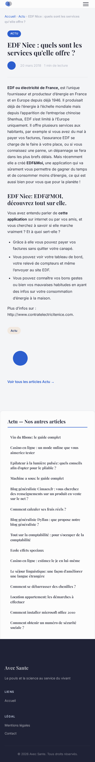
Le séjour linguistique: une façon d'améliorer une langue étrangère (46, 573)
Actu (21, 16)
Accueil (10, 16)
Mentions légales (17, 725)
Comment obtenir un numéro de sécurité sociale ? (43, 625)
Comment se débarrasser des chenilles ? (43, 586)
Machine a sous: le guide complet (37, 478)
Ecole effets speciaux (27, 550)
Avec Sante (16, 667)
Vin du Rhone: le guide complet (35, 437)
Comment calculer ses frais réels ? (38, 509)
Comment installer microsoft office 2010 (42, 612)
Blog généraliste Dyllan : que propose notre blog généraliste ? (45, 522)
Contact (11, 733)
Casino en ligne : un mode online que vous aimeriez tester (44, 450)
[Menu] (85, 4)
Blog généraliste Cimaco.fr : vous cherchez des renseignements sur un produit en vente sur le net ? (45, 494)
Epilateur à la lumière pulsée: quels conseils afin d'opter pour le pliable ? (46, 465)
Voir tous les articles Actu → (30, 382)
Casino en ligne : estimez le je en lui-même (45, 560)
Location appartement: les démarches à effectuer (42, 599)
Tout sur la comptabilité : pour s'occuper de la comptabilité (47, 537)
